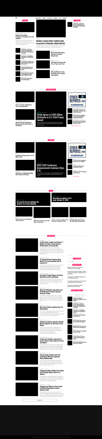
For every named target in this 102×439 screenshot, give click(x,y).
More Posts (39, 400)
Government (64, 18)
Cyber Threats (49, 18)
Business (55, 18)
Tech (60, 18)
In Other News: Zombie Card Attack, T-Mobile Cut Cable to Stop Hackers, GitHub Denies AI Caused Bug (77, 272)
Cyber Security (38, 18)
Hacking (43, 18)
